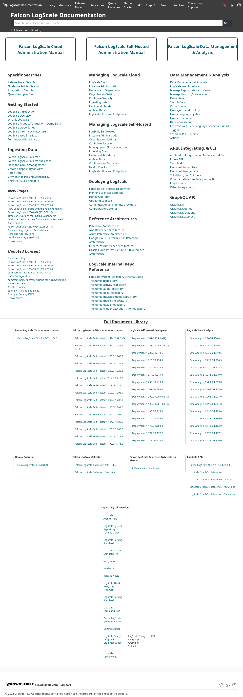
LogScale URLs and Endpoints (107, 114)
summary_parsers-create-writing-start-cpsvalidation (37, 279)
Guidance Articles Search (23, 86)
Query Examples (114, 5)
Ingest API (176, 159)
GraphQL (151, 5)
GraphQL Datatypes (182, 216)
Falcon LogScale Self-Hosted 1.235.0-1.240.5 (99, 356)
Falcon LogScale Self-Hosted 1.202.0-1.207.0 (99, 399)
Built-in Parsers (16, 283)
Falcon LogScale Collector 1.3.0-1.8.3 (95, 472)
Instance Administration (104, 86)
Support (66, 685)
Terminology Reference (22, 139)
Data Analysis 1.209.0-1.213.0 (205, 382)
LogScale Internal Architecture (27, 131)
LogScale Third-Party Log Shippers (112, 586)
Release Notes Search (21, 82)
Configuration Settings (103, 208)
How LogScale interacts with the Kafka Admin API (35, 208)
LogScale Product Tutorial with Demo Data (34, 123)
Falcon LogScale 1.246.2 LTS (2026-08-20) (30, 201)
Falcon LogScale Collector (24, 157)
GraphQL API (178, 204)
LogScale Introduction (22, 111)
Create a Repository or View (25, 169)
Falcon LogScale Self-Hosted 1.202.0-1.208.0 (99, 392)
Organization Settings (103, 94)
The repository (107, 285)
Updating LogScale (101, 200)
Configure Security (100, 98)
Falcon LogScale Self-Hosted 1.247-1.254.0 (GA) (100, 338)
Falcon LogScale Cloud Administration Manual (40, 49)
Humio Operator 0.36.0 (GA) (32, 464)
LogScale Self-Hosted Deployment (110, 189)
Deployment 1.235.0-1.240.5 (147, 352)
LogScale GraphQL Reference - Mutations (212, 486)
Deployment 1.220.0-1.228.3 (147, 367)
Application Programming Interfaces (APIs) (197, 155)
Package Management (184, 171)
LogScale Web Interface (22, 135)
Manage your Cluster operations (109, 147)
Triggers (175, 130)
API (139, 5)
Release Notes (80, 5)
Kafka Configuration (19, 276)
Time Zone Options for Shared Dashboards (32, 215)
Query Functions (180, 118)
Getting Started (128, 5)
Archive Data (97, 110)
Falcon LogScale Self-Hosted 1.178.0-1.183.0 (99, 429)
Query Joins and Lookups (185, 110)
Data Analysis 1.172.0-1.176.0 (205, 440)
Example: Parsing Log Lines (23, 290)
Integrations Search (20, 90)
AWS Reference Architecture (106, 230)
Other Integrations (182, 187)
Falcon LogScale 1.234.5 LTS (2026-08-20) (30, 205)
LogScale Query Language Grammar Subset (112, 639)
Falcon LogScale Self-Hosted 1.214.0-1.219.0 (99, 378)
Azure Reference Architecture (107, 234)
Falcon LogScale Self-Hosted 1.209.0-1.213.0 (99, 385)
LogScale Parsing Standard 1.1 (112, 598)
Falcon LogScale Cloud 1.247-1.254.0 (37, 338)
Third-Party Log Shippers (23, 181)
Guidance (65, 5)
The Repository (103, 281)
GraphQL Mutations (182, 212)
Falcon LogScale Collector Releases (29, 161)
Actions (174, 138)
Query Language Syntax (185, 114)
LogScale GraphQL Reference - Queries (211, 479)
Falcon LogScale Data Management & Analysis (202, 49)
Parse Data (15, 173)
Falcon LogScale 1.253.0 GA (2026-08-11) (30, 226)
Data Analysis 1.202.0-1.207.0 (205, 396)
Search (165, 5)
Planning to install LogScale (106, 193)
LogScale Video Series (21, 127)
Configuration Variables (104, 163)
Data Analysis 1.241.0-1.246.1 (205, 345)
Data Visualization (181, 122)
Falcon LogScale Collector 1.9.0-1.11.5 (95, 464)
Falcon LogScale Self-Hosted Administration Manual (121, 49)
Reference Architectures (104, 226)
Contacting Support (195, 5)
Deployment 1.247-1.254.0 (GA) (149, 338)
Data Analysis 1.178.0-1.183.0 (205, 425)
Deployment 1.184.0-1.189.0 (147, 418)
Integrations (96, 5)
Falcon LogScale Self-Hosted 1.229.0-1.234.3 (99, 363)
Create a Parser (16, 287)
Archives (178, 5)
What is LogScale (18, 119)
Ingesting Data (98, 102)
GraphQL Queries (181, 208)
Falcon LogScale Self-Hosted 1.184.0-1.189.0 (99, 421)
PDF (153, 636)
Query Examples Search (23, 94)
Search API (176, 163)
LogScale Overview (19, 115)
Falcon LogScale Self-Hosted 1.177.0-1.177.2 (99, 436)
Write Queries (178, 106)
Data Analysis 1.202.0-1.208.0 (205, 389)
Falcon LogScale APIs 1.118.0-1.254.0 (209, 464)
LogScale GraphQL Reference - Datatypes (212, 494)
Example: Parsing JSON (21, 294)
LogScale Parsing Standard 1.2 (112, 541)
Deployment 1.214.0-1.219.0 (147, 374)
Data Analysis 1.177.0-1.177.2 (205, 433)
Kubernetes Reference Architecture (111, 246)
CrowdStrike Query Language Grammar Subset (199, 126)
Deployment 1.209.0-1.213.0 (147, 382)
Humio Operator (99, 197)
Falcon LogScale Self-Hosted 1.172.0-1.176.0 (99, 443)
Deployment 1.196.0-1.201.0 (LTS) (150, 403)
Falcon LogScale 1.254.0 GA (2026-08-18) (30, 212)
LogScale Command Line (111, 609)
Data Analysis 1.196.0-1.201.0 (205, 403)
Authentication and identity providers (112, 204)
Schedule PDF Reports (184, 134)
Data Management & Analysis (188, 82)
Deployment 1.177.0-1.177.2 (147, 433)
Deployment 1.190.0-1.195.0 (147, 411)
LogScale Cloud (98, 82)
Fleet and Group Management (27, 165)
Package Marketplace (183, 167)
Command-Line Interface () (192, 179)
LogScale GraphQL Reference (205, 472)
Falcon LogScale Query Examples (112, 620)
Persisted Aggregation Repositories (28, 230)
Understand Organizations (106, 90)
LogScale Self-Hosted (102, 131)
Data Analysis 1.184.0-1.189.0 (205, 418)
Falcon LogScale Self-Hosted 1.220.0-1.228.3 (99, 370)
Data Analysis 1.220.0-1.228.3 (205, 367)
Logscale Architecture (110, 517)
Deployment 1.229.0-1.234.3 (147, 360)
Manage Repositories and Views (190, 90)
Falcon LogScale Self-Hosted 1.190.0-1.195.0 (99, 414)
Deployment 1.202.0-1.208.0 (147, 389)
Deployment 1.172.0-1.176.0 (147, 440)
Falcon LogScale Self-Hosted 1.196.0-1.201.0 (99, 407)
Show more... (16, 241)
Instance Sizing (16, 258)
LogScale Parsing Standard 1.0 (112, 552)
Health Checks (98, 167)
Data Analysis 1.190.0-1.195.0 (205, 411)
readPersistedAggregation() (23, 237)
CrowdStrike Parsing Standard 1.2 (29, 177)
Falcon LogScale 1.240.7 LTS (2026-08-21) (30, 197)
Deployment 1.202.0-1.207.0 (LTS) (150, 396)
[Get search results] (226, 23)
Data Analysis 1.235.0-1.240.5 (205, 352)
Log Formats (178, 183)
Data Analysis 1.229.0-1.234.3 (205, 360)
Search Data (177, 102)
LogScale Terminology (110, 655)
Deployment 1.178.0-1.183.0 (147, 425)
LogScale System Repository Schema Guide (116, 277)
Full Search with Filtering (26, 30)
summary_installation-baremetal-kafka (29, 272)
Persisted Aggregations (21, 233)
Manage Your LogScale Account (189, 94)
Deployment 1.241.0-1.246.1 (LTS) (150, 345)
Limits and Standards (102, 106)
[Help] (239, 5)
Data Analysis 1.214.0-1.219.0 (205, 374)
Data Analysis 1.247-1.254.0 (204, 338)
